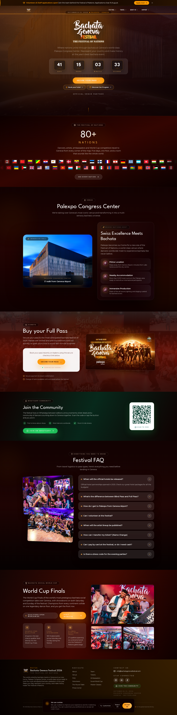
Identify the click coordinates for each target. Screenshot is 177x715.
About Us (133, 10)
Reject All (117, 706)
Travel (122, 10)
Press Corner (77, 688)
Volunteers (76, 681)
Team (93, 671)
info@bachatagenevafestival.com (129, 671)
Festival (111, 10)
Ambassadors (95, 678)
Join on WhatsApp (40, 431)
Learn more (55, 709)
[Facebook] (127, 680)
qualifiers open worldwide (36, 615)
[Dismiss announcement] (152, 3)
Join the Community (128, 686)
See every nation (87, 177)
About (74, 671)
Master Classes (96, 685)
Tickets (93, 675)
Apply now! (140, 3)
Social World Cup (97, 681)
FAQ (73, 678)
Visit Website (68, 616)
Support (144, 10)
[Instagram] (116, 680)
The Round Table (78, 685)
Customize (107, 706)
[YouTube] (121, 680)
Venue (74, 675)
